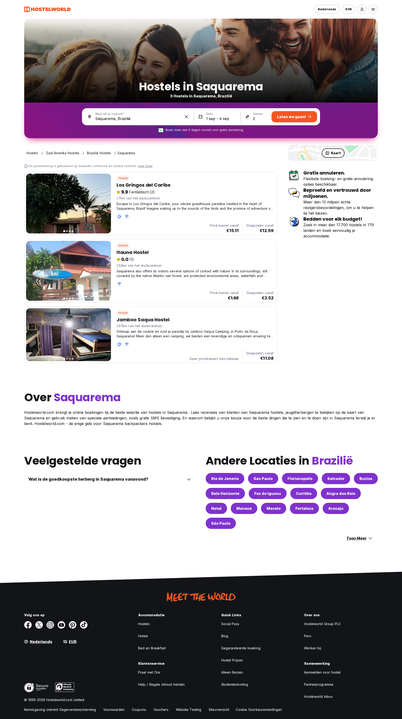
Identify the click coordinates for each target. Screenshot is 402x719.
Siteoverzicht (219, 710)
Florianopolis (300, 478)
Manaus (244, 508)
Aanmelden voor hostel (322, 672)
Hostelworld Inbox (318, 696)
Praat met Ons (149, 672)
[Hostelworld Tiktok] (83, 625)
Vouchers (161, 710)
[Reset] (186, 116)
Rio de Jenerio (225, 478)
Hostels (144, 624)
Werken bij (312, 648)
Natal (216, 508)
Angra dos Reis (340, 493)
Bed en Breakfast (152, 648)
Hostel (123, 178)
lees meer (145, 166)
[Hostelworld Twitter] (39, 625)
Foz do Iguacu (267, 493)
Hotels (143, 636)
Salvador (336, 478)
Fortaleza (304, 508)
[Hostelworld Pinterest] (72, 625)
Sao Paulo (263, 478)
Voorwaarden (113, 710)
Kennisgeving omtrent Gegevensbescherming (60, 710)
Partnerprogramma (318, 684)
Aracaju (335, 508)
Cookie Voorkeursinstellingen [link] (259, 710)
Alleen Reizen (232, 672)
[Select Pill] (362, 9)
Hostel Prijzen (232, 660)
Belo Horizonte (225, 493)
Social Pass (230, 624)
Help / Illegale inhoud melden (161, 684)
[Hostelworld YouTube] (61, 625)
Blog (224, 636)
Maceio (274, 508)
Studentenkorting (234, 684)
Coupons (139, 710)
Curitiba (304, 493)
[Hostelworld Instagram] (50, 625)
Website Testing (188, 710)
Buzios (365, 478)
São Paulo (220, 523)
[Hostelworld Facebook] (28, 625)
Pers (307, 636)
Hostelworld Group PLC (322, 624)
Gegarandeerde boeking (241, 648)
